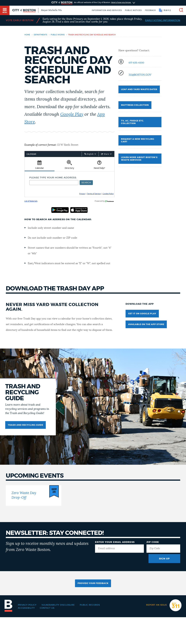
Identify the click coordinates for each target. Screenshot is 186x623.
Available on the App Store (146, 324)
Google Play (71, 114)
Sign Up (164, 559)
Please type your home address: (53, 177)
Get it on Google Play (142, 314)
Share (106, 154)
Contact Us (47, 608)
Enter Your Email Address (115, 542)
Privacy (82, 193)
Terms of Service (94, 193)
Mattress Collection (135, 105)
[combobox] (53, 182)
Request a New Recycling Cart (137, 140)
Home (27, 35)
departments (40, 35)
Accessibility (26, 608)
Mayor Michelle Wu (51, 10)
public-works (58, 35)
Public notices (133, 10)
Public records (90, 605)
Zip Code (152, 542)
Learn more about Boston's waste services (139, 158)
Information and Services (107, 10)
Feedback (150, 10)
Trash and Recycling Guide (25, 425)
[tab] (39, 164)
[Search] (179, 10)
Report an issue (156, 605)
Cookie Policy (108, 193)
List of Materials (30, 201)
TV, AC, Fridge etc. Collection (132, 122)
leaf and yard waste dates (139, 89)
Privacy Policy (27, 605)
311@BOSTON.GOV (140, 75)
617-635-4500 (136, 63)
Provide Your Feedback (93, 583)
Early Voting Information (162, 20)
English (90, 154)
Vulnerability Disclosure (58, 605)
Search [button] (86, 183)
